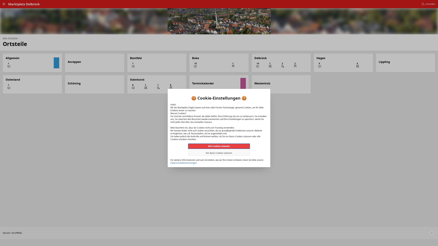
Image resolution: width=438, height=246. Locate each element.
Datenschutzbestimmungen (183, 162)
